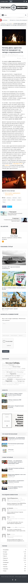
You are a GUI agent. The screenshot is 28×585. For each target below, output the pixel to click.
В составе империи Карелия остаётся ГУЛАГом (15, 487)
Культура (11, 55)
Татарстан (21, 381)
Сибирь (16, 362)
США (14, 379)
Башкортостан (20, 379)
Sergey (8, 527)
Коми (23, 368)
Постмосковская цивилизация (16, 443)
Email (25, 58)
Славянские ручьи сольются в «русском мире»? (12, 220)
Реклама (5, 564)
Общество (16, 55)
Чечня (7, 374)
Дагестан (22, 383)
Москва (13, 199)
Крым (9, 368)
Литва (9, 199)
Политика (5, 560)
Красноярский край (7, 367)
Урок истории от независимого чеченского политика (16, 481)
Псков (24, 374)
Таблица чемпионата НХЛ (14, 399)
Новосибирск (10, 383)
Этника (3, 57)
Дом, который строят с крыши (10, 308)
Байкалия (4, 377)
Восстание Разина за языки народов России (15, 214)
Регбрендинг (21, 55)
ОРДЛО (4, 372)
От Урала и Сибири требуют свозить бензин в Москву (14, 288)
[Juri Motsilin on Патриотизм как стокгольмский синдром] (4, 509)
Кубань (4, 374)
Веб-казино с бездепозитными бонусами (16, 406)
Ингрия (9, 379)
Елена (8, 534)
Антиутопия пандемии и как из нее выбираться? (17, 475)
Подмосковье (13, 370)
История (7, 55)
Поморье (11, 365)
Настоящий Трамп (21, 527)
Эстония (9, 372)
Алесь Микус (4, 54)
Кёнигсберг (17, 367)
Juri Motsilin (10, 508)
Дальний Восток (10, 376)
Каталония (19, 374)
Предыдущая (12, 211)
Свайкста (7, 165)
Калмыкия (22, 370)
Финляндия (5, 368)
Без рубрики (5, 549)
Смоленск (19, 199)
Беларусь (9, 197)
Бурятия (17, 383)
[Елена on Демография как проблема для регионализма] (4, 535)
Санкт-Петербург (18, 372)
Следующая (15, 218)
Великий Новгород (17, 368)
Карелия (9, 381)
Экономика (5, 568)
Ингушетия (5, 365)
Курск (19, 197)
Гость (8, 517)
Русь (18, 370)
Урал (18, 376)
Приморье (16, 384)
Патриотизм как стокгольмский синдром (17, 510)
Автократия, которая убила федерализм (12, 20)
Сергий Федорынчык (12, 498)
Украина (13, 374)
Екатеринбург (5, 370)
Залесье (14, 381)
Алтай (3, 381)
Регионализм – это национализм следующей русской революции (16, 438)
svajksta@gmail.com (17, 163)
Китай (3, 375)
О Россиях (10, 449)
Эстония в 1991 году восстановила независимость (11, 267)
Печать (19, 58)
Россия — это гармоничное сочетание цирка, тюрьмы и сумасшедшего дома (15, 462)
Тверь (4, 202)
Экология (5, 566)
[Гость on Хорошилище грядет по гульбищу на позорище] (4, 518)
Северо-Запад (6, 384)
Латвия (4, 199)
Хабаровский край (13, 377)
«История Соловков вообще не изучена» (16, 468)
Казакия (17, 365)
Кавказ (22, 375)
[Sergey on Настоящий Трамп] (4, 528)
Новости (5, 556)
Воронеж (14, 197)
